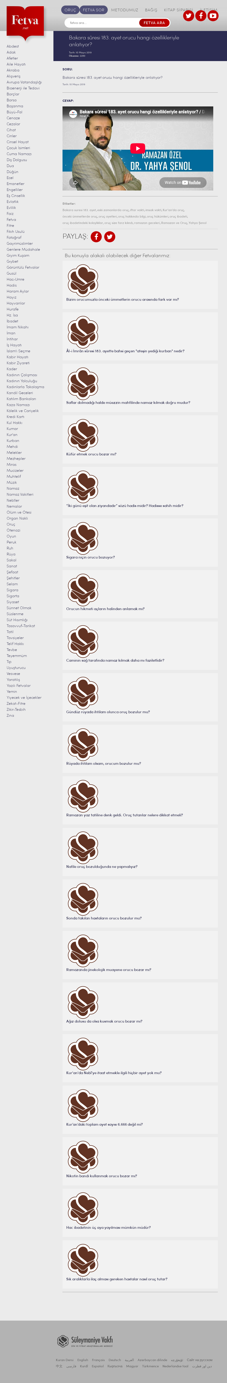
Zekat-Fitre (16, 704)
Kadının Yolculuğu (22, 381)
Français (98, 1360)
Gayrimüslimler (20, 244)
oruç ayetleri (108, 216)
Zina (10, 716)
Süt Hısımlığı (17, 620)
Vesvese (13, 674)
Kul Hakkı (14, 423)
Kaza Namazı (18, 405)
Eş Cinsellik (16, 196)
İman (11, 333)
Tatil (10, 632)
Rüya (11, 554)
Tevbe (12, 650)
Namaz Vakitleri (20, 495)
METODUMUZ (124, 10)
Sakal (11, 560)
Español (98, 1366)
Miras (11, 465)
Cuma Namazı (19, 154)
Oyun (11, 536)
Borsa (12, 100)
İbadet (12, 321)
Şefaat (12, 572)
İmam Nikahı (18, 327)
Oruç (11, 524)
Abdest (13, 46)
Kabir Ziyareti (18, 363)
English (82, 1360)
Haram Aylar (18, 291)
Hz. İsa (12, 315)
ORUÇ (70, 10)
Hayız (11, 297)
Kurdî (84, 1366)
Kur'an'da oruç (173, 210)
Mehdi (12, 447)
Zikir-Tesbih (16, 710)
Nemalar (14, 507)
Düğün (12, 172)
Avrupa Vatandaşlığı (24, 82)
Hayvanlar (16, 303)
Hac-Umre (15, 279)
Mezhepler (16, 459)
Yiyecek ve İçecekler (24, 698)
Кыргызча (115, 1366)
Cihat (11, 130)
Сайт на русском (199, 1360)
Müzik (12, 483)
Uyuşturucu (16, 668)
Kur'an (12, 435)
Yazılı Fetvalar (19, 686)
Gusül (11, 273)
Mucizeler (15, 471)
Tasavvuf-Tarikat (21, 626)
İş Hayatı (14, 345)
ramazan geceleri (147, 223)
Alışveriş (13, 76)
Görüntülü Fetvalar (23, 268)
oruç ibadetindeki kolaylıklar (83, 223)
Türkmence (150, 1366)
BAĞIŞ (151, 10)
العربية (129, 1360)
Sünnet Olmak (19, 608)
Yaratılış (13, 680)
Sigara (12, 590)
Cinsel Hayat (18, 142)
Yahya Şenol (197, 223)
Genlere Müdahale (23, 250)
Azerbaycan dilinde (152, 1360)
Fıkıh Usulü (16, 232)
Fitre (10, 226)
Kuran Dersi (65, 1360)
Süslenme (15, 614)
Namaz (13, 489)
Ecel (10, 178)
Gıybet (12, 262)
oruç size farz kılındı (118, 223)
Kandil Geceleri (20, 393)
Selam (12, 584)
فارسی (71, 1366)
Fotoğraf (14, 238)
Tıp (9, 662)
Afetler (12, 58)
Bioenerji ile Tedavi (23, 88)
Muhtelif (14, 477)
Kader (12, 369)
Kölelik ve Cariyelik (23, 411)
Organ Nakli (17, 518)
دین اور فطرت (202, 1366)
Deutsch (115, 1360)
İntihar (12, 339)
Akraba (13, 70)
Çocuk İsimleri (18, 148)
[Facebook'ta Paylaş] (96, 236)
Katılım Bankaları (21, 399)
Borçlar (13, 94)
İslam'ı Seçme (18, 351)
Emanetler (15, 184)
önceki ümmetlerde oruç (80, 216)
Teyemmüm (17, 656)
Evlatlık (13, 202)
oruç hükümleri (157, 216)
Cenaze (13, 118)
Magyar (132, 1366)
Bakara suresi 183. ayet (79, 210)
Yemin (12, 692)
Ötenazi (13, 530)
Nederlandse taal (175, 1366)
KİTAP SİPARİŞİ (178, 10)
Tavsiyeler (15, 638)
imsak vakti (153, 210)
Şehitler (13, 578)
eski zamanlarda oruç (113, 210)
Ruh (10, 548)
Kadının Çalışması (22, 375)
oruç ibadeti (178, 216)
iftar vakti (137, 210)
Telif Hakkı (15, 644)
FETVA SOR (93, 10)
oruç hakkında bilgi (132, 216)
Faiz (10, 214)
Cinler (12, 136)
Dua (10, 166)
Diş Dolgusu (17, 160)
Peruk (11, 542)
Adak (11, 52)
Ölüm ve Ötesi (19, 512)
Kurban (13, 441)
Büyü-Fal (14, 112)
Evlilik (11, 208)
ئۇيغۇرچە (177, 1360)
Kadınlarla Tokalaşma (25, 387)
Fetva (11, 220)
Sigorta (13, 596)
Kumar (12, 429)
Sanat (12, 566)
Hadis (12, 285)
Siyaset (13, 602)
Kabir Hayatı (17, 357)
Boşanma (15, 106)
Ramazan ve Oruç (174, 223)
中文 (59, 1366)
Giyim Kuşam (18, 256)
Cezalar (13, 124)
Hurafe (13, 309)
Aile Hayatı (16, 64)
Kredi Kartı (15, 417)
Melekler (14, 453)
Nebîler (13, 501)
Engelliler (15, 190)
